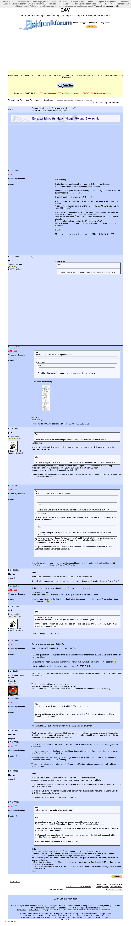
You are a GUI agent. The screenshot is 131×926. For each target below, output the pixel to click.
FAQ (27, 75)
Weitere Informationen (103, 6)
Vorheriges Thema (102, 887)
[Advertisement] (65, 51)
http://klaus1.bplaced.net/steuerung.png (83, 272)
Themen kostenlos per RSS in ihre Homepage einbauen (97, 75)
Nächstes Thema (116, 887)
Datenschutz (34, 910)
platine (58, 110)
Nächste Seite (114, 103)
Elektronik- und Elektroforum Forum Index (23, 100)
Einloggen (93, 23)
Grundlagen (48, 100)
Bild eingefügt (60, 180)
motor (45, 110)
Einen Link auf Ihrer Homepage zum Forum (52, 75)
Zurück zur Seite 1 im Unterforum (78, 887)
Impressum (21, 910)
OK (117, 6)
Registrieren (105, 23)
